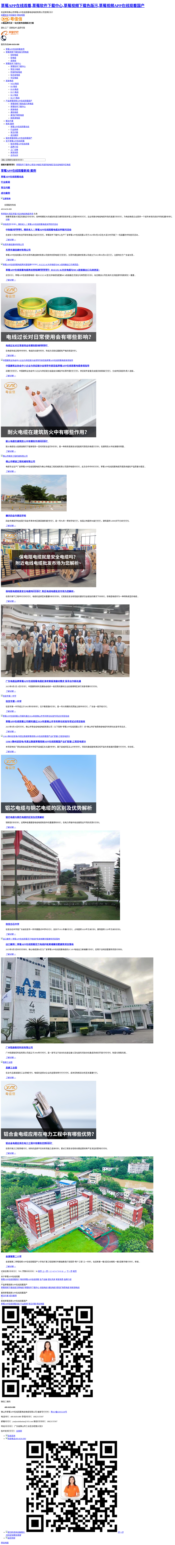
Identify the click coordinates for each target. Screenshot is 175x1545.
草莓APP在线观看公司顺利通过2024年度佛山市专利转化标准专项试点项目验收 (45, 721)
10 (62, 1271)
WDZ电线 (14, 84)
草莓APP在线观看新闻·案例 (18, 170)
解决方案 (9, 121)
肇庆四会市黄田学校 (16, 515)
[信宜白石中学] (60, 919)
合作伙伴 (14, 155)
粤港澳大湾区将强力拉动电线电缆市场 (17, 214)
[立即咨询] (5, 199)
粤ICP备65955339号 (59, 1412)
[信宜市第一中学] (8, 696)
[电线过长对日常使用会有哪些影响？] (48, 341)
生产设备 (43, 1279)
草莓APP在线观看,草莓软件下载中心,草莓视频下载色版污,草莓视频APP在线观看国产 (73, 5)
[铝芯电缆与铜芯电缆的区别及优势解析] (48, 812)
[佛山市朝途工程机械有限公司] (14, 456)
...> (65, 1271)
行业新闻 (14, 130)
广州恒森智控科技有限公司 (19, 1047)
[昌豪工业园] (6, 1062)
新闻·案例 (10, 124)
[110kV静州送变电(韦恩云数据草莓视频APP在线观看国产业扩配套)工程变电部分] (35, 736)
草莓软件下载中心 (13, 64)
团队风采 (51, 1279)
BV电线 (13, 86)
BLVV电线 (15, 98)
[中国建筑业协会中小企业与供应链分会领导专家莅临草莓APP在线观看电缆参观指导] (37, 360)
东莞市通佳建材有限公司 (18, 250)
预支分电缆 (15, 69)
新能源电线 (75, 1288)
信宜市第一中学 (14, 701)
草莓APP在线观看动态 (19, 127)
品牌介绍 (14, 147)
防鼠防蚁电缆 (16, 72)
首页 (40, 1271)
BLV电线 (14, 95)
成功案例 (14, 135)
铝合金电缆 (15, 75)
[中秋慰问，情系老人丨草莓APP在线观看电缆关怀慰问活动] (29, 224)
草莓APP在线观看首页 (15, 49)
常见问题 (14, 132)
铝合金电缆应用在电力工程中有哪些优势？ (29, 1143)
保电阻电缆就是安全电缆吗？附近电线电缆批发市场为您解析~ (40, 591)
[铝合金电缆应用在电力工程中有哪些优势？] (48, 1138)
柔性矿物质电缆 (17, 115)
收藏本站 (5, 15)
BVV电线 (14, 92)
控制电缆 (14, 55)
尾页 (75, 1271)
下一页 (69, 1271)
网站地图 (21, 15)
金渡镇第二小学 (14, 1256)
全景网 (19, 1431)
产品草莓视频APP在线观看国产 (19, 101)
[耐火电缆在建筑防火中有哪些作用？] (48, 437)
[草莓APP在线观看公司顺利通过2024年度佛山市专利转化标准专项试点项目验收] (35, 716)
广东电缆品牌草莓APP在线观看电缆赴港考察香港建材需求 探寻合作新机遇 (43, 681)
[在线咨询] (10, 1436)
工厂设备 (14, 150)
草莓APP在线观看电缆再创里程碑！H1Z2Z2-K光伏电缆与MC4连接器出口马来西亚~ (53, 270)
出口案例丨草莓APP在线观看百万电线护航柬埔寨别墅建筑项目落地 (40, 944)
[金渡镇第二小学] (77, 1252)
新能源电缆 (15, 118)
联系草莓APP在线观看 (19, 144)
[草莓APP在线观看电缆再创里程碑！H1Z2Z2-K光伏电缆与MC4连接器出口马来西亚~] (40, 265)
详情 (8, 220)
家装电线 (9, 81)
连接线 (13, 61)
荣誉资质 (14, 152)
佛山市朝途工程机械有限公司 (20, 461)
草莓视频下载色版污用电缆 (17, 52)
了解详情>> (11, 240)
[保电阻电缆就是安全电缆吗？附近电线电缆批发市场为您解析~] (48, 587)
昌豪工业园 (11, 1067)
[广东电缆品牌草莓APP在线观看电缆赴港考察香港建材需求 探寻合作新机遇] (65, 676)
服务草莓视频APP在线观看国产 (19, 138)
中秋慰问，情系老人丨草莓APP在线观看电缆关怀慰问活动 (38, 229)
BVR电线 (14, 89)
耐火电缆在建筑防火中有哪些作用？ (27, 441)
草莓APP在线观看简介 (10, 1279)
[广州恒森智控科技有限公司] (77, 1043)
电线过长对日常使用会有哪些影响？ (27, 345)
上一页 (45, 1271)
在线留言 (13, 15)
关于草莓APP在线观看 (15, 141)
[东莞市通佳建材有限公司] (12, 245)
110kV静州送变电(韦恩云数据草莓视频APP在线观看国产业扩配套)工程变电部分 (46, 741)
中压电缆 (14, 78)
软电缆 (13, 58)
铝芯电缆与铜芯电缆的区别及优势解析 (25, 817)
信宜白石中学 (12, 924)
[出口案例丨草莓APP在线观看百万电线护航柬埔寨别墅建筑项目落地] (30, 939)
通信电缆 (14, 112)
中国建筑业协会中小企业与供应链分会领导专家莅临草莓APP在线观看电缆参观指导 (47, 365)
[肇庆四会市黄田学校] (34, 511)
